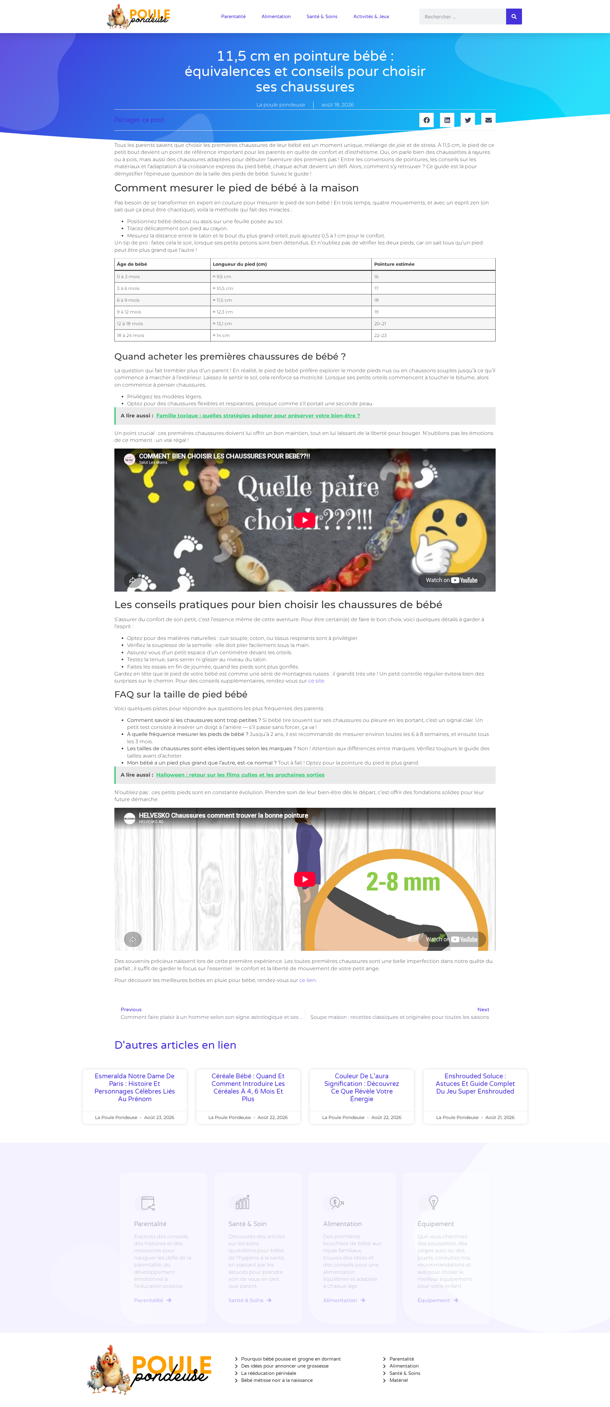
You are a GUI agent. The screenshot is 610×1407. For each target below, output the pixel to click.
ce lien (307, 980)
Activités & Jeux (371, 16)
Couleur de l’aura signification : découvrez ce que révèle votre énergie (361, 1088)
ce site (316, 681)
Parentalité (233, 16)
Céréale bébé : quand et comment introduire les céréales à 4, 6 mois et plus (248, 1088)
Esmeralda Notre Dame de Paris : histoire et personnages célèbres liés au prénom (134, 1088)
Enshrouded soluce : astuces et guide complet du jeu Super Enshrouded (475, 1084)
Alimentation (276, 16)
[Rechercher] (514, 16)
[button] (426, 120)
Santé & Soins (322, 16)
